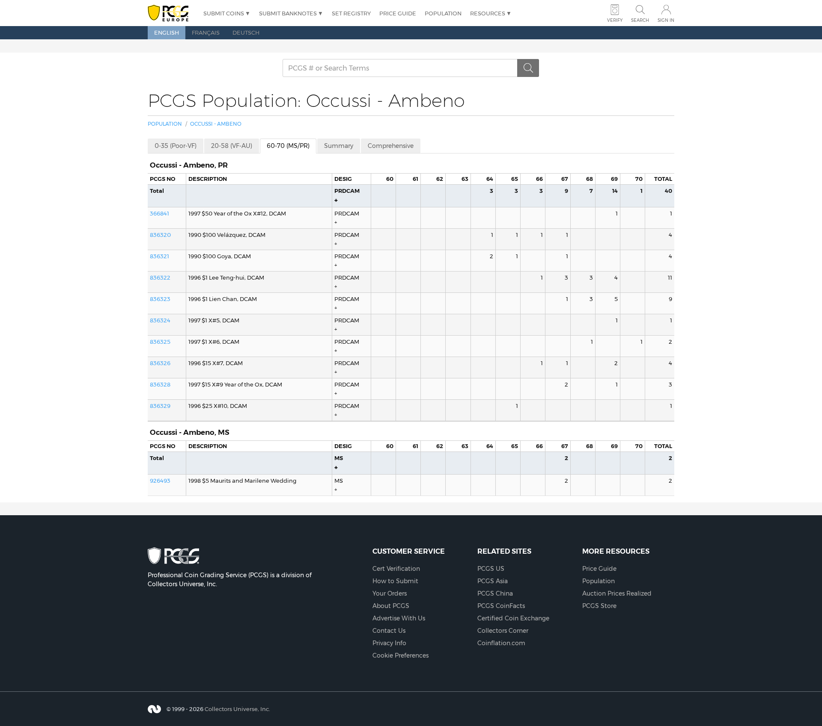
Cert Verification (396, 569)
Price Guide (397, 13)
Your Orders (389, 593)
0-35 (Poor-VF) (176, 146)
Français (206, 32)
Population (443, 13)
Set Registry (351, 13)
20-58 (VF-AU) (231, 146)
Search (640, 20)
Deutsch (245, 32)
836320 (160, 234)
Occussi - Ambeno (215, 124)
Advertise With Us (398, 618)
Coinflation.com (501, 643)
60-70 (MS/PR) (288, 146)
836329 (160, 405)
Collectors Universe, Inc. (237, 708)
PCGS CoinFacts (501, 606)
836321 (159, 256)
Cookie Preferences (400, 655)
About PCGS (390, 606)
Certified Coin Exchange (513, 618)
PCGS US (490, 569)
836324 (160, 320)
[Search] (528, 68)
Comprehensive (391, 146)
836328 (160, 384)
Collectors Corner (502, 631)
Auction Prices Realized (617, 593)
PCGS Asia (492, 581)
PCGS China (495, 593)
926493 (160, 480)
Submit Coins (223, 13)
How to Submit (395, 581)
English (166, 32)
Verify (614, 20)
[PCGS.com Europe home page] (171, 13)
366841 (159, 213)
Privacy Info (389, 643)
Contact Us (388, 631)
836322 (160, 277)
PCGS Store (599, 606)
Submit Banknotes (288, 13)
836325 (160, 341)
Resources (487, 13)
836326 (160, 363)
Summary (338, 146)
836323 (160, 298)
